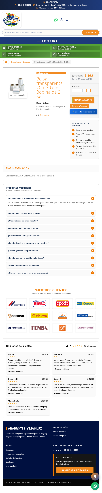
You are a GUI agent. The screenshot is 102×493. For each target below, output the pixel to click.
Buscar (92, 32)
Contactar (10, 462)
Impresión (44, 115)
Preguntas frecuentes (15, 454)
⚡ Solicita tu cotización (83, 112)
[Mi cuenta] (61, 20)
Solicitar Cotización (14, 458)
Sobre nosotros (59, 432)
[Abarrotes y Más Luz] (27, 20)
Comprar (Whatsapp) (79, 106)
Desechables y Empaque (20, 62)
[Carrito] (67, 20)
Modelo (39, 103)
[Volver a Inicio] (5, 62)
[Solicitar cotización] (95, 477)
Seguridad (10, 450)
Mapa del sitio (12, 466)
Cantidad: (76, 86)
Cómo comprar (59, 436)
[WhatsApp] (56, 20)
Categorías (49, 40)
